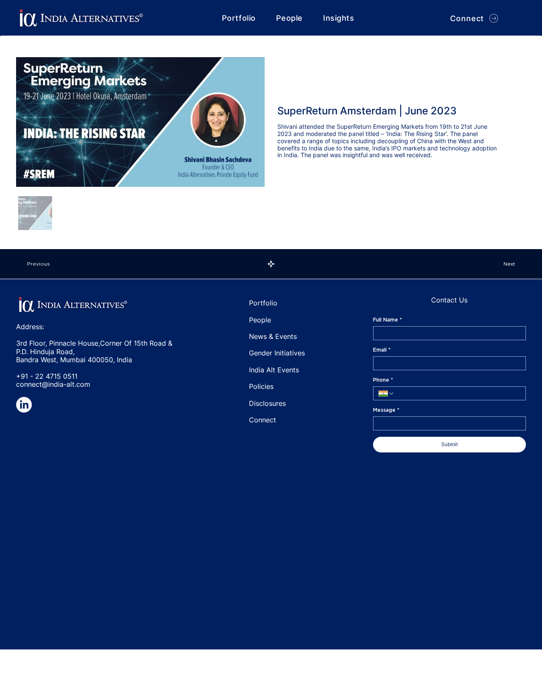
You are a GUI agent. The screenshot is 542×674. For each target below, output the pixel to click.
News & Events (273, 336)
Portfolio (263, 303)
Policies (261, 386)
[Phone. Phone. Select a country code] (387, 393)
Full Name (387, 319)
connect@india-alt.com (53, 384)
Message (386, 410)
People (260, 320)
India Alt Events (274, 370)
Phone (383, 380)
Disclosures (267, 403)
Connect (262, 420)
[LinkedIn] (24, 405)
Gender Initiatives (277, 353)
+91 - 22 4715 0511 (46, 376)
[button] (338, 18)
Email (381, 350)
